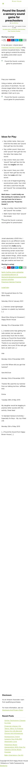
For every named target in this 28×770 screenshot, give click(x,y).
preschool (21, 277)
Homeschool (14, 29)
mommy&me (8, 277)
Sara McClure (15, 23)
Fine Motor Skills (7, 29)
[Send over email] (21, 40)
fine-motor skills (14, 272)
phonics (15, 277)
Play (9, 31)
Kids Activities (21, 29)
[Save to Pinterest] (9, 40)
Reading (18, 31)
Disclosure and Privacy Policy (12, 710)
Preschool (13, 31)
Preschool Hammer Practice (11, 47)
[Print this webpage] (25, 40)
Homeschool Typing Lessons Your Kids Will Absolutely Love (13, 739)
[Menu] (3, 4)
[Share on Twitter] (17, 40)
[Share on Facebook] (13, 40)
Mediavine (3, 766)
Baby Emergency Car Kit (13, 755)
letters (9, 274)
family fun (4, 272)
